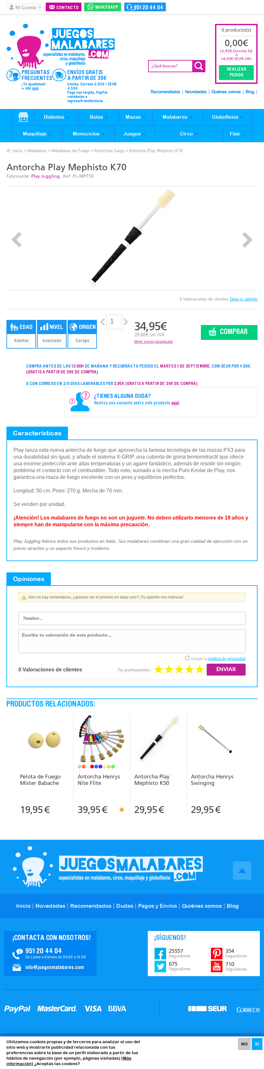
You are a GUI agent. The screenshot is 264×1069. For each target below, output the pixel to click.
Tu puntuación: (134, 670)
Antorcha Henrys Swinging (212, 779)
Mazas (133, 117)
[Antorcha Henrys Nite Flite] (101, 740)
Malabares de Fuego (71, 150)
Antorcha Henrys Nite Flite (99, 779)
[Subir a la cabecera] (242, 870)
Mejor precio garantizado (153, 341)
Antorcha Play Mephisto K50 (152, 779)
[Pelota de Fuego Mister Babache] (44, 740)
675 (179, 966)
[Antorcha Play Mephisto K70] (132, 238)
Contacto (67, 7)
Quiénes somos (226, 92)
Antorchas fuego (109, 150)
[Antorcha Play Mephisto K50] (158, 740)
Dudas (124, 906)
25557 (179, 953)
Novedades (196, 92)
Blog (250, 92)
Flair (235, 133)
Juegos (132, 133)
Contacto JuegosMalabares (50, 953)
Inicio (18, 150)
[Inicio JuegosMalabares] (23, 117)
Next (247, 240)
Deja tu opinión (244, 299)
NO (244, 1044)
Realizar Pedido (236, 72)
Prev (16, 240)
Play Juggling (45, 176)
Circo (186, 133)
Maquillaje (35, 133)
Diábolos (54, 117)
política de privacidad (227, 659)
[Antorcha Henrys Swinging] (215, 740)
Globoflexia (225, 117)
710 (236, 966)
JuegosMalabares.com (60, 46)
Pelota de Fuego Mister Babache (40, 779)
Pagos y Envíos (157, 906)
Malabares (175, 117)
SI (257, 1044)
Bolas (96, 117)
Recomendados (165, 92)
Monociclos (86, 133)
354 (236, 953)
